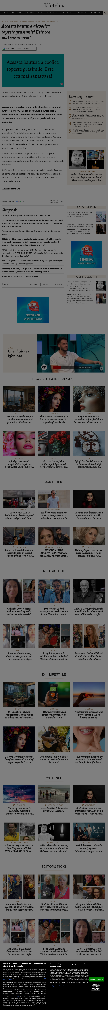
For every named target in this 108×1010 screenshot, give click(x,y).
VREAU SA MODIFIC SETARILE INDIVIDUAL (95, 987)
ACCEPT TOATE (96, 979)
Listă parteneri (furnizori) (58, 986)
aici (18, 997)
